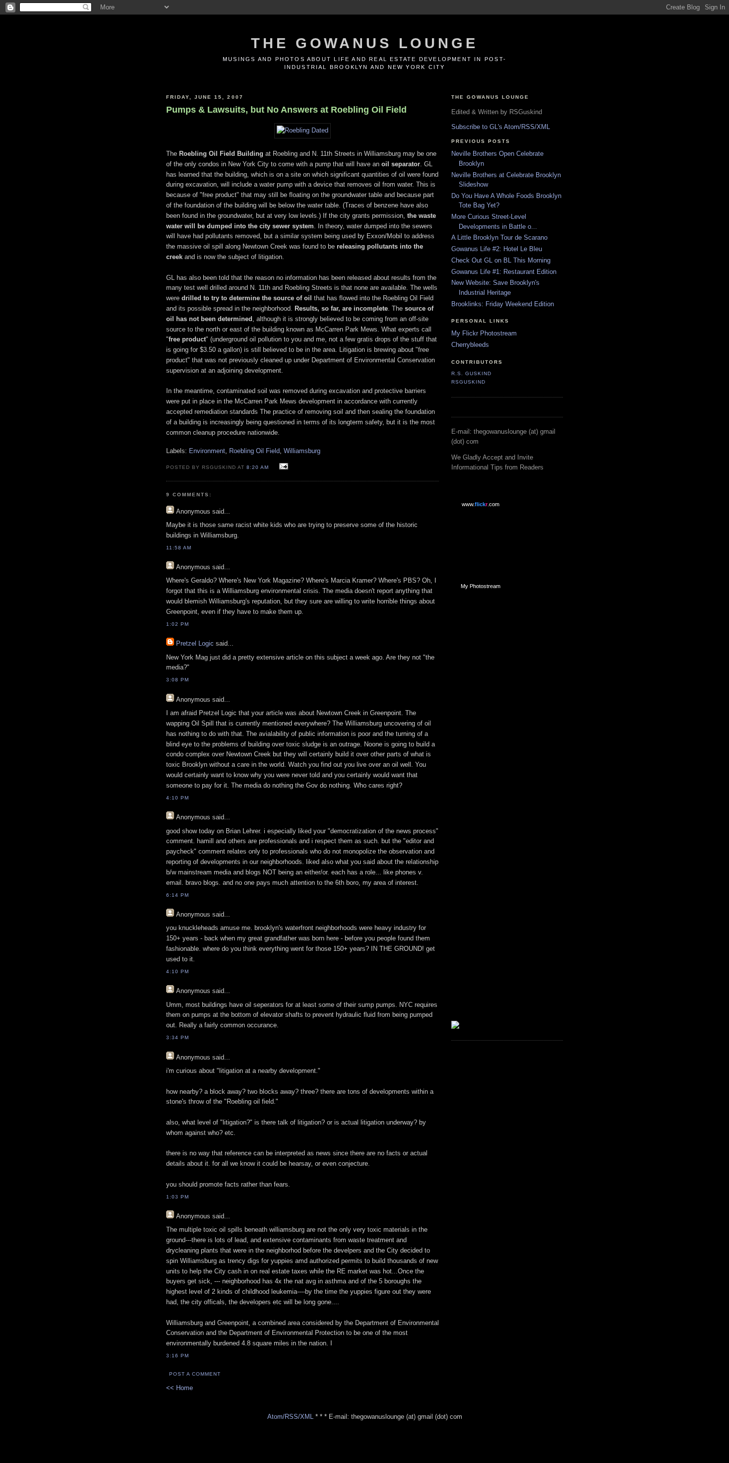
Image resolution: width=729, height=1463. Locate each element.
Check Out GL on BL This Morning (500, 260)
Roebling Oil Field (254, 451)
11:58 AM (178, 547)
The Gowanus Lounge (364, 43)
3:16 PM (177, 1355)
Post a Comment (195, 1374)
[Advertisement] (491, 756)
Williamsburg (302, 451)
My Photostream (480, 586)
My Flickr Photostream (484, 333)
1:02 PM (177, 624)
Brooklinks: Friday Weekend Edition (502, 304)
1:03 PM (177, 1196)
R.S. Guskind (471, 373)
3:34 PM (177, 1037)
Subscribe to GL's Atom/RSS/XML (500, 127)
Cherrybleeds (470, 344)
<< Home (179, 1388)
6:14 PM (177, 895)
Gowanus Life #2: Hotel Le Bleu (496, 249)
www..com (480, 504)
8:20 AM (257, 467)
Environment (207, 451)
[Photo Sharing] (302, 130)
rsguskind (468, 382)
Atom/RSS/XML (290, 1416)
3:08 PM (177, 679)
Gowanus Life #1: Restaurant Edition (503, 271)
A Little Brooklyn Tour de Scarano (499, 237)
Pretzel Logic (195, 643)
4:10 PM (177, 797)
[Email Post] (282, 466)
